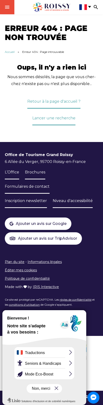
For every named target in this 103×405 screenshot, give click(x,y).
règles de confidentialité (76, 299)
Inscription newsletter (26, 200)
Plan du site (14, 262)
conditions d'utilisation (24, 304)
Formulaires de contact (27, 186)
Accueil (10, 52)
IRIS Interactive (46, 287)
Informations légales (45, 262)
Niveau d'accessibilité (73, 200)
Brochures (35, 172)
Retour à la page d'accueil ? (53, 101)
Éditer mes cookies (21, 270)
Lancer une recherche (53, 118)
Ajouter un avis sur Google (41, 223)
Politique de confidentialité (27, 278)
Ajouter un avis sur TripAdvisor (47, 238)
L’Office (12, 172)
